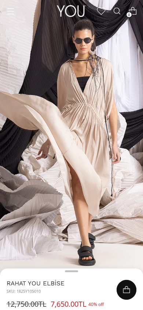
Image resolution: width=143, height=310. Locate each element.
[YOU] (71, 11)
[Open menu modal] (10, 11)
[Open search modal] (116, 11)
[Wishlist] (101, 11)
